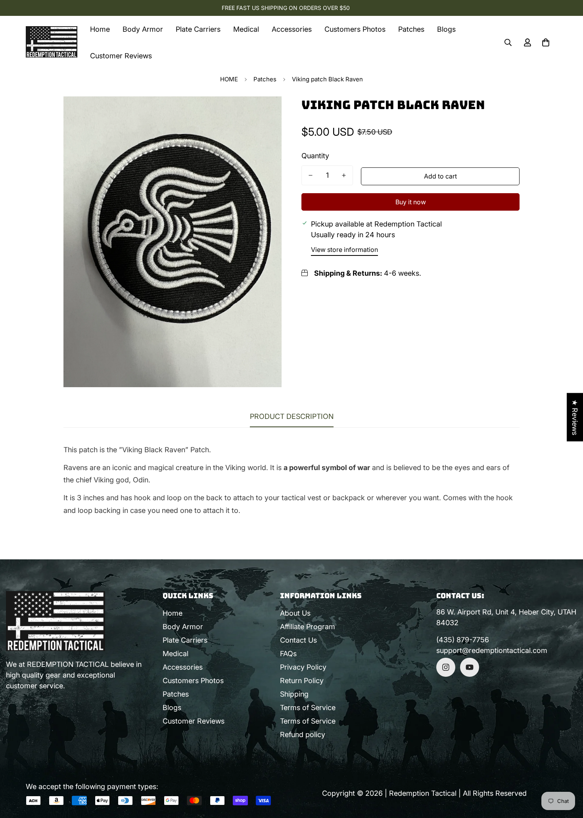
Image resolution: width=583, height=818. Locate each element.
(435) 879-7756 (462, 640)
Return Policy (302, 680)
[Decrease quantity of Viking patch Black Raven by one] (310, 175)
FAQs (288, 653)
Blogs (446, 29)
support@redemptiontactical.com (491, 650)
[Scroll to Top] (567, 775)
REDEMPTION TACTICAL (68, 664)
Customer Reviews (121, 56)
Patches (411, 29)
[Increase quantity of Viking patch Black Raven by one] (344, 175)
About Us (295, 613)
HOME (229, 79)
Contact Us (298, 640)
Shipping (294, 694)
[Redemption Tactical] (51, 42)
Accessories (292, 29)
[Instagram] (445, 667)
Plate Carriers (198, 29)
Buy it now (410, 202)
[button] (546, 42)
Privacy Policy (303, 667)
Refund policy (302, 734)
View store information (344, 249)
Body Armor (143, 29)
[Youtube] (469, 667)
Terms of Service (308, 707)
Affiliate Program (307, 626)
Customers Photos (354, 29)
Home (100, 29)
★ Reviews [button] (575, 417)
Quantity (315, 156)
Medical (246, 29)
